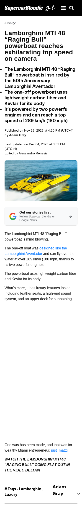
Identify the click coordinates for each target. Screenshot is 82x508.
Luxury (10, 23)
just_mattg (59, 450)
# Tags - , (24, 491)
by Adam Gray (15, 135)
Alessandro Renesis (33, 153)
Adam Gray (59, 490)
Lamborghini (31, 488)
